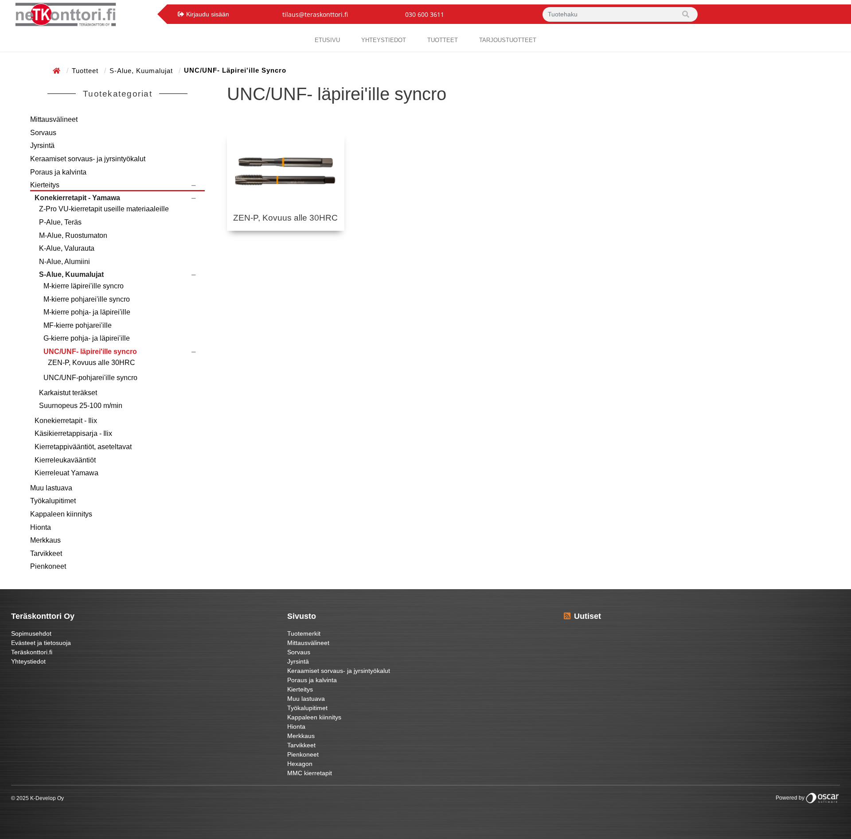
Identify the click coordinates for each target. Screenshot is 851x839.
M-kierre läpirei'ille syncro (83, 286)
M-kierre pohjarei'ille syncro (86, 299)
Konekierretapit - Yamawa (77, 198)
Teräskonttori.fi (31, 652)
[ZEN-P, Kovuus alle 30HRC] (285, 172)
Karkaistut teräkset (68, 392)
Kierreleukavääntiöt (65, 460)
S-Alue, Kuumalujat (142, 70)
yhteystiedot (383, 40)
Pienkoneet (48, 566)
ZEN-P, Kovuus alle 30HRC (91, 362)
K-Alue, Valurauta (66, 248)
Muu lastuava (51, 488)
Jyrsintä (42, 145)
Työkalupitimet (53, 501)
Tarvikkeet (46, 553)
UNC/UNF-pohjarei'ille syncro (90, 377)
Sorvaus (43, 132)
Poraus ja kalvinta (58, 172)
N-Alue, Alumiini (64, 261)
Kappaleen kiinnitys (61, 514)
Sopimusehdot (31, 633)
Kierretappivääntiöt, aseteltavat (83, 447)
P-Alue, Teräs (60, 222)
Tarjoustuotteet (507, 40)
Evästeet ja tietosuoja (41, 642)
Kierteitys (44, 185)
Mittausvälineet (54, 119)
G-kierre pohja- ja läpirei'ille (86, 338)
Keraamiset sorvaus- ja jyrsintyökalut (87, 159)
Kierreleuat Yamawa (66, 473)
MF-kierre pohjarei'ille (77, 325)
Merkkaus (45, 540)
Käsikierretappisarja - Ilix (73, 433)
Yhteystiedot (28, 661)
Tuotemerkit (303, 633)
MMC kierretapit (309, 773)
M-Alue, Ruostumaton (73, 235)
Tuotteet (442, 40)
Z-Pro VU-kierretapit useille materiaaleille (104, 209)
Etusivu (327, 40)
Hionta (40, 527)
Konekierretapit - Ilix (66, 420)
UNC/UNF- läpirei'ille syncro (90, 351)
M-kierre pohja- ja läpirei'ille (86, 312)
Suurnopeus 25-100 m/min (80, 405)
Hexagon (299, 763)
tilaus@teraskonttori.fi (315, 14)
